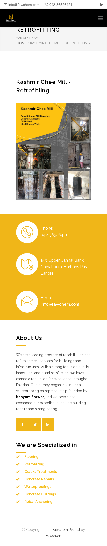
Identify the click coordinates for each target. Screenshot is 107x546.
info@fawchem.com (24, 5)
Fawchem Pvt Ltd (66, 530)
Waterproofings (37, 487)
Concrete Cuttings (40, 494)
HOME (22, 43)
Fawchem (53, 536)
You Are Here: (27, 38)
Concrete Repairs (39, 479)
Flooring (31, 457)
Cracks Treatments (40, 472)
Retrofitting (34, 464)
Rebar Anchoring (38, 502)
